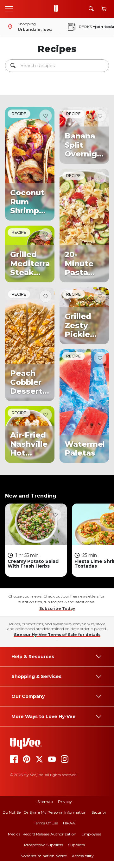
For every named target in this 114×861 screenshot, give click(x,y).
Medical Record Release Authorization (42, 834)
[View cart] (104, 9)
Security (99, 812)
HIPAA (69, 823)
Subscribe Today (57, 608)
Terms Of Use (46, 823)
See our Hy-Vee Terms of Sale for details (57, 634)
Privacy (65, 801)
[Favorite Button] (45, 115)
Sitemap (45, 801)
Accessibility (83, 855)
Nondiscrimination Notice (44, 855)
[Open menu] (9, 8)
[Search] (91, 9)
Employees (91, 834)
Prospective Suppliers (43, 844)
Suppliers (76, 844)
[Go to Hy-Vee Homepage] (57, 9)
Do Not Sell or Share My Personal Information (44, 812)
